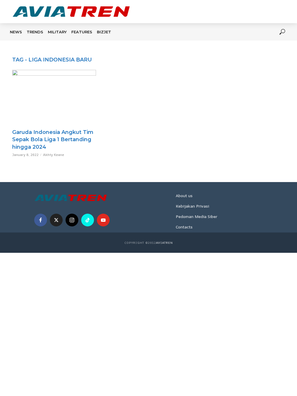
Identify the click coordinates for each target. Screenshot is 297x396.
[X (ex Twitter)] (56, 220)
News (16, 32)
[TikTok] (87, 220)
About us (184, 195)
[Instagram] (72, 220)
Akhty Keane (53, 154)
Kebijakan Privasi (192, 206)
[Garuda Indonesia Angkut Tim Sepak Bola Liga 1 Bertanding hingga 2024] (54, 98)
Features (81, 32)
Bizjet (104, 32)
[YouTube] (103, 220)
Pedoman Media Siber (196, 216)
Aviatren (164, 243)
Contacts (184, 227)
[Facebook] (40, 220)
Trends (35, 32)
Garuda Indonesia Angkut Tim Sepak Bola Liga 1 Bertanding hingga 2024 (52, 139)
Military (57, 32)
